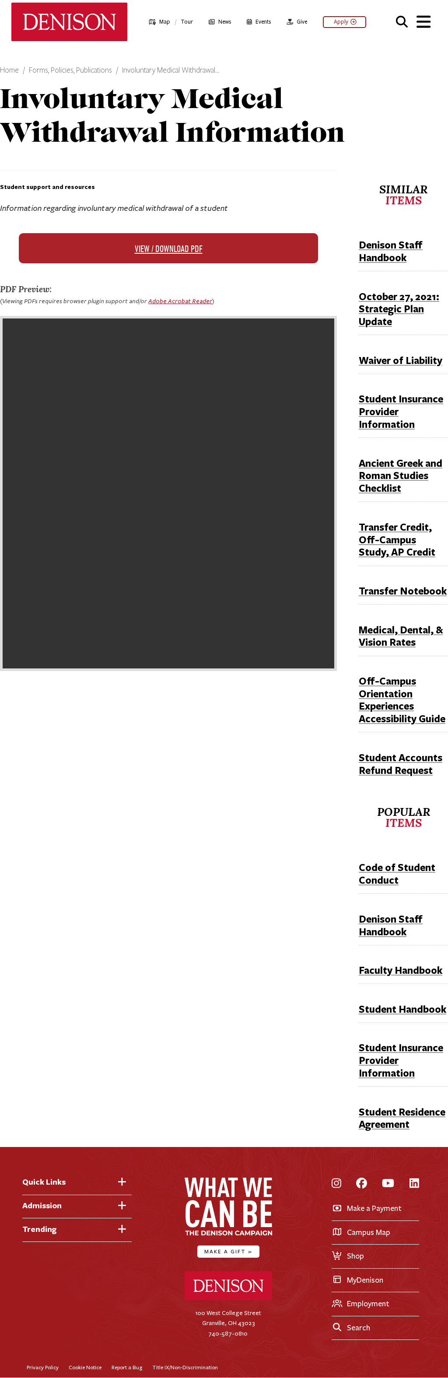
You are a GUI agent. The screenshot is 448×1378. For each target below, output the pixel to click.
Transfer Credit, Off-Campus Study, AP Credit (397, 539)
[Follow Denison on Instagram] (336, 1184)
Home (9, 70)
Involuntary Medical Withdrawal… (170, 70)
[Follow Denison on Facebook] (361, 1184)
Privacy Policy (43, 1367)
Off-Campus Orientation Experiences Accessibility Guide (402, 699)
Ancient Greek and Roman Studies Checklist (400, 475)
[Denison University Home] (228, 1298)
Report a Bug (127, 1367)
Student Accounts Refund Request (400, 764)
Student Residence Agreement (402, 1118)
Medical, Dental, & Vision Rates (401, 636)
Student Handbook (402, 1009)
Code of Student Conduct (397, 873)
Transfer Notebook (403, 591)
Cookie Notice (85, 1367)
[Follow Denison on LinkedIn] (414, 1184)
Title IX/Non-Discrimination (185, 1367)
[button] (401, 21)
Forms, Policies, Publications (70, 70)
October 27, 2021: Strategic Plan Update (399, 309)
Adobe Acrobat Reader (180, 301)
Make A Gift (228, 1251)
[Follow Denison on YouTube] (388, 1184)
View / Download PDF (169, 249)
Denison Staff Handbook (391, 251)
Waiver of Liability (400, 360)
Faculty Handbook (400, 970)
